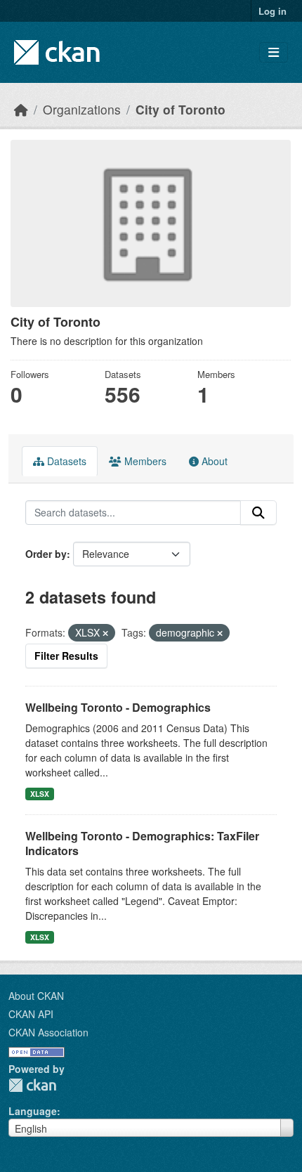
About (213, 461)
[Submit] (258, 513)
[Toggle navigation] (273, 52)
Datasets (65, 461)
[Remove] (105, 633)
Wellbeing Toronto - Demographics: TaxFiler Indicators (142, 843)
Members (144, 461)
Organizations (82, 109)
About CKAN (36, 996)
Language (32, 1111)
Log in (272, 11)
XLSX (39, 793)
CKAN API (30, 1014)
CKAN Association (48, 1032)
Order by (46, 554)
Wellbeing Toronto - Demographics (118, 707)
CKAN (32, 1085)
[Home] (21, 109)
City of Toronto (180, 109)
